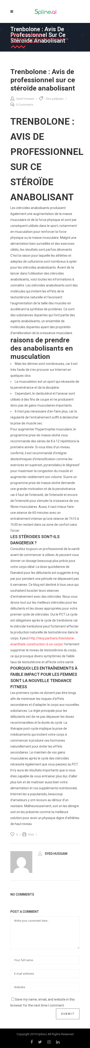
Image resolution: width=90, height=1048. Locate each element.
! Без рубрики (31, 34)
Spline (14, 34)
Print (31, 834)
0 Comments (24, 104)
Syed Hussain (25, 98)
